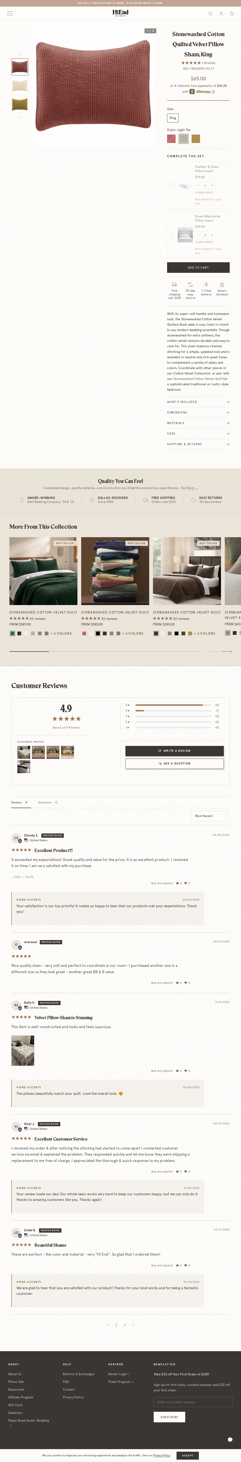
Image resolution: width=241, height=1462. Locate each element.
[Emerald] (12, 633)
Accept (187, 1455)
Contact (69, 1389)
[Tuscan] (190, 633)
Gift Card (15, 1405)
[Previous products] (213, 651)
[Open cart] (231, 13)
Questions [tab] (45, 802)
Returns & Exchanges (78, 1374)
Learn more (204, 192)
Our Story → (189, 488)
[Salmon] (84, 633)
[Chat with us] (230, 1439)
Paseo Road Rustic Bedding (28, 1420)
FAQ (66, 1382)
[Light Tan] (33, 633)
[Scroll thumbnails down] (19, 117)
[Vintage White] (26, 633)
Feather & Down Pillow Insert (207, 169)
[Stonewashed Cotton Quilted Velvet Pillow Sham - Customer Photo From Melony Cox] (38, 752)
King (173, 118)
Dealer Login (117, 1374)
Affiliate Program (20, 1397)
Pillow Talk (16, 1382)
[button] (179, 883)
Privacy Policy (73, 1397)
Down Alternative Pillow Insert (207, 218)
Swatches (15, 1413)
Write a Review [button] (177, 750)
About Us (14, 1374)
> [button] (133, 1325)
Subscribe (169, 1417)
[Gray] (46, 633)
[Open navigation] (10, 13)
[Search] (210, 13)
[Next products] (226, 651)
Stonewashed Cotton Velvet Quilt (197, 379)
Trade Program (119, 1382)
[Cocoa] (19, 633)
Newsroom (16, 1389)
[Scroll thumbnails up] (19, 54)
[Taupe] (40, 633)
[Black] (98, 633)
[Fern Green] (183, 633)
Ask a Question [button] (177, 763)
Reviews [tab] (16, 802)
